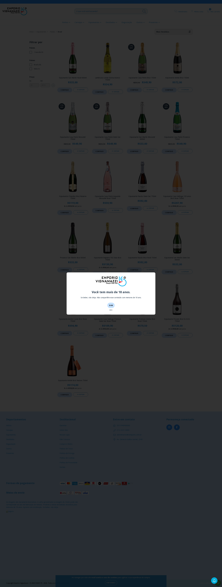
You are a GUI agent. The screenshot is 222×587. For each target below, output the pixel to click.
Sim (111, 305)
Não (111, 310)
